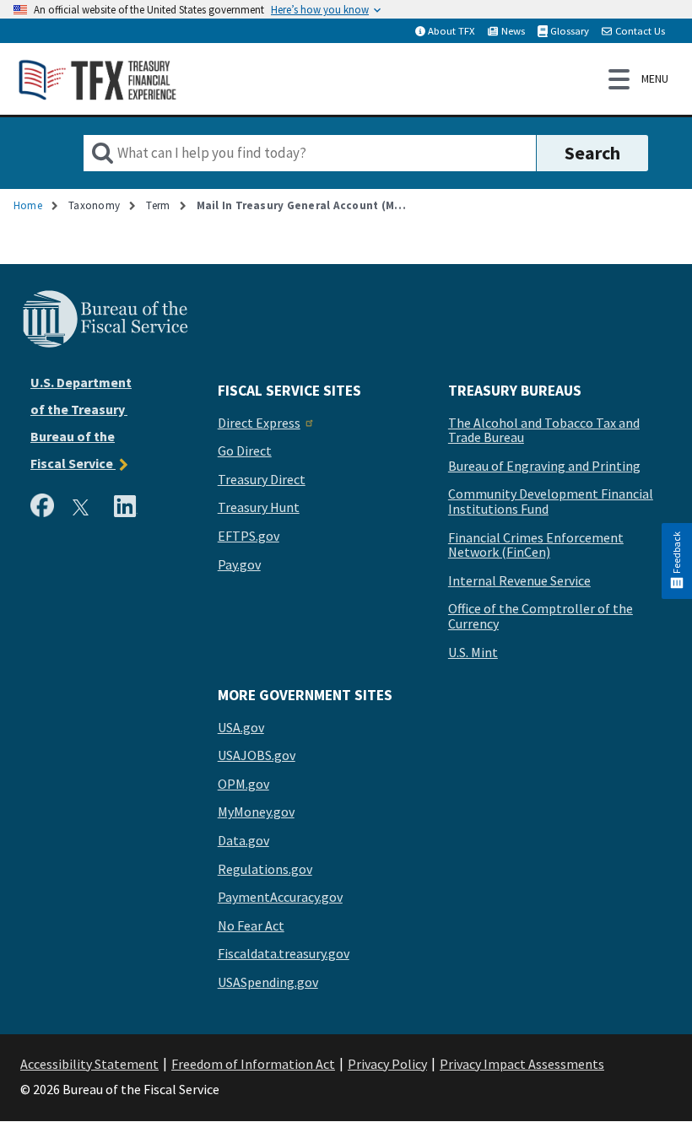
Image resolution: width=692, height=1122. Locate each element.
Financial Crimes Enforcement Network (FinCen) (536, 545)
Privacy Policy (387, 1063)
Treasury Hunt (259, 507)
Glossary (569, 30)
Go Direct (245, 451)
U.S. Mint (473, 653)
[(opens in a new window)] (45, 508)
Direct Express (259, 423)
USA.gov (241, 728)
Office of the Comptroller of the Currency (540, 616)
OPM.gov (243, 784)
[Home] (98, 79)
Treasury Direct (261, 480)
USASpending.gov (268, 982)
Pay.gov (239, 565)
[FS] (105, 345)
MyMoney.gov (256, 812)
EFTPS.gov (248, 536)
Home (28, 205)
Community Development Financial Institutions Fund (550, 501)
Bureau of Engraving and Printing (544, 466)
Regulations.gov (265, 869)
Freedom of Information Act (253, 1063)
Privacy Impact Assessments (522, 1063)
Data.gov (243, 841)
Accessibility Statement (89, 1063)
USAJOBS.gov (256, 755)
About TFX (451, 30)
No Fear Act (251, 926)
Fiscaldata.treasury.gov (283, 954)
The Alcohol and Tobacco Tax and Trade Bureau (544, 430)
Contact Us (640, 30)
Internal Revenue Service (519, 581)
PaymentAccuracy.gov (280, 897)
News (513, 30)
